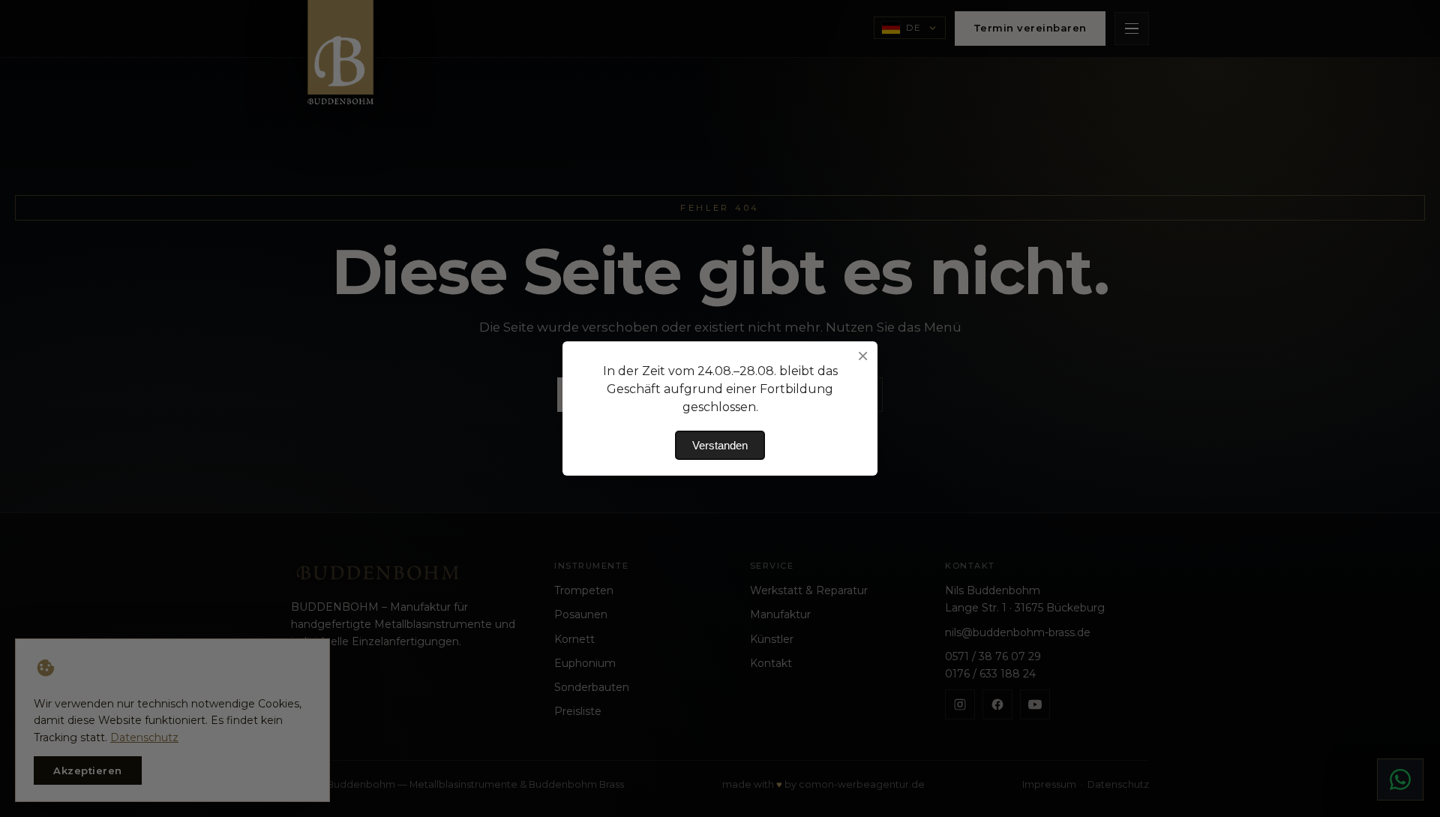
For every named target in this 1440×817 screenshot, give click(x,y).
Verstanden (720, 445)
